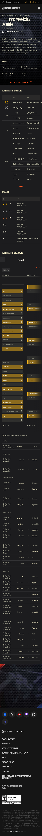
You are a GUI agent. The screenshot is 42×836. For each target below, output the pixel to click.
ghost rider (6, 362)
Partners (6, 744)
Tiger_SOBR (30, 143)
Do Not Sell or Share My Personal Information (16, 777)
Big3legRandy (31, 169)
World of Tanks (11, 8)
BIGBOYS (5, 340)
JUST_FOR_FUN (19, 108)
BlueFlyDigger (31, 174)
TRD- (4, 393)
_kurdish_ (30, 133)
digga (15, 174)
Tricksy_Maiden (32, 159)
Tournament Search (24, 15)
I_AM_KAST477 (32, 113)
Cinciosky (30, 118)
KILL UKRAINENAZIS (8, 420)
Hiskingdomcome (19, 164)
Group (6, 270)
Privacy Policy (8, 762)
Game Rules (7, 767)
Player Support (8, 739)
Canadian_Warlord (33, 123)
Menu (39, 8)
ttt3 (14, 154)
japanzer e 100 (18, 138)
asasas (15, 113)
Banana (15, 128)
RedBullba (30, 108)
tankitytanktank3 (32, 154)
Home (3, 15)
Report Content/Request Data (15, 753)
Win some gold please (19, 123)
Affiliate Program (10, 748)
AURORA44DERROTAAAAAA (10, 411)
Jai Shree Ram (18, 159)
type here (16, 133)
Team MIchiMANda (8, 345)
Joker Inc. (16, 118)
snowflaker (17, 169)
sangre (5, 371)
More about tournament (19, 82)
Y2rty (4, 384)
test (4, 398)
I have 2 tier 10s (19, 148)
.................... (6, 318)
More (21, 186)
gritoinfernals (31, 138)
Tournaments (11, 15)
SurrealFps (30, 149)
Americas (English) (13, 731)
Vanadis (16, 179)
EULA (4, 758)
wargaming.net (12, 786)
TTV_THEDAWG (7, 300)
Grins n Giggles (7, 295)
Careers (5, 771)
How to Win (17, 102)
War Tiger (16, 143)
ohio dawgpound (7, 327)
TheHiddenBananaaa (33, 128)
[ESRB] (11, 800)
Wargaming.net (14, 831)
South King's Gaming (8, 313)
